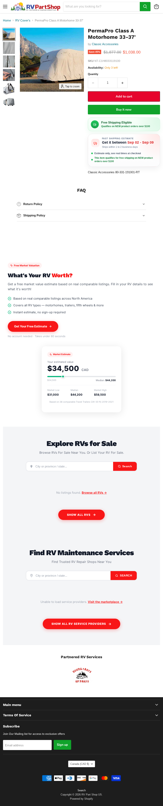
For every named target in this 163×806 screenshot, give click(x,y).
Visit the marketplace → (105, 602)
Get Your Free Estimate (30, 326)
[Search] (145, 6)
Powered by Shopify (81, 798)
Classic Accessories (105, 44)
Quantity (93, 74)
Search (125, 575)
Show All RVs (78, 514)
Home (7, 20)
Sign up (62, 745)
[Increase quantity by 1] (122, 83)
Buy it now (124, 109)
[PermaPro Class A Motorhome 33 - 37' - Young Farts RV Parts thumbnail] (9, 34)
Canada (79, 763)
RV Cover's (22, 20)
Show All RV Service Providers (78, 623)
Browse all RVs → (94, 493)
